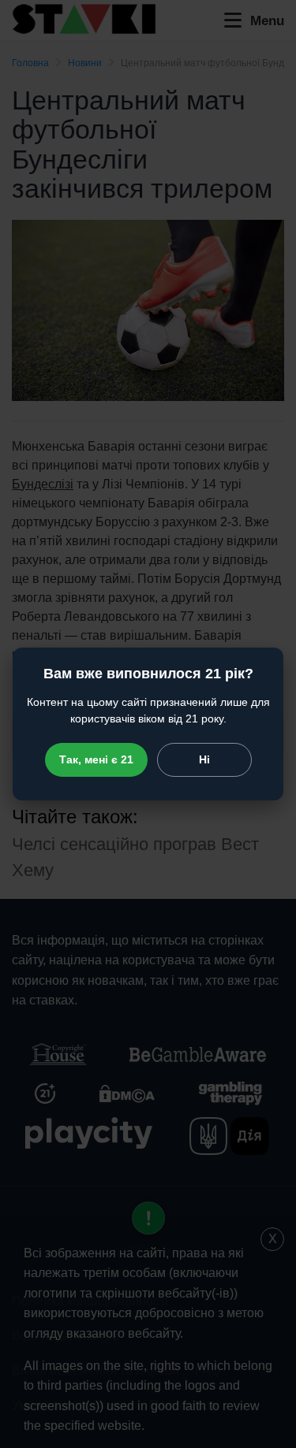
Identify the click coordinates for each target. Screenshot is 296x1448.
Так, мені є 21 (96, 759)
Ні (204, 759)
